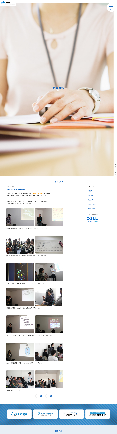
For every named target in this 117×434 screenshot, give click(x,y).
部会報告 (90, 200)
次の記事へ (50, 396)
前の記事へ (40, 396)
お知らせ (90, 191)
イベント (90, 195)
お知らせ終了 (92, 204)
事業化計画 (91, 209)
